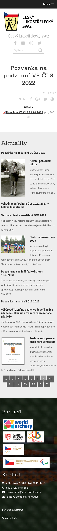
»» (47, 383)
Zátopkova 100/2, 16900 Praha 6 (25, 483)
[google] (38, 99)
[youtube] (24, 43)
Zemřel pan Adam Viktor (40, 162)
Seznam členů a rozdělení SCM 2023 (23, 215)
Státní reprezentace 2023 (42, 238)
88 (33, 383)
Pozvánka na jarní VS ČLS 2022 (20, 301)
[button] (48, 4)
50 (25, 383)
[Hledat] (41, 50)
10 (50, 379)
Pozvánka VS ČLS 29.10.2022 (24, 112)
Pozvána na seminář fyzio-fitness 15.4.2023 (22, 273)
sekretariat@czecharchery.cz (24, 492)
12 (17, 383)
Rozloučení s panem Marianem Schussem (42, 340)
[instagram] (32, 43)
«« (6, 379)
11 (10, 383)
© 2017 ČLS (9, 517)
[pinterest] (53, 99)
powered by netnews (12, 510)
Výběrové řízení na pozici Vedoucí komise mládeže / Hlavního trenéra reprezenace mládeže (27, 313)
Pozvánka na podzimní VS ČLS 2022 (23, 153)
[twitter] (40, 43)
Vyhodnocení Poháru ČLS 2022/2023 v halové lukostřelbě (25, 205)
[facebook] (16, 43)
